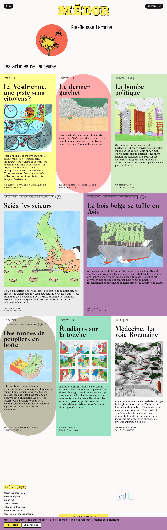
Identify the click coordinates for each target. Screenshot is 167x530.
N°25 (130, 78)
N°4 (126, 320)
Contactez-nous (12, 504)
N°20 (74, 320)
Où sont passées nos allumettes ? (36, 197)
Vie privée (9, 500)
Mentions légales (12, 497)
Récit (7, 78)
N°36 (15, 78)
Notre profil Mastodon (14, 507)
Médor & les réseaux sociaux (18, 514)
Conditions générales (14, 493)
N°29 (74, 78)
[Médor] (83, 10)
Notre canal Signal (13, 511)
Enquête (65, 78)
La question (11, 197)
